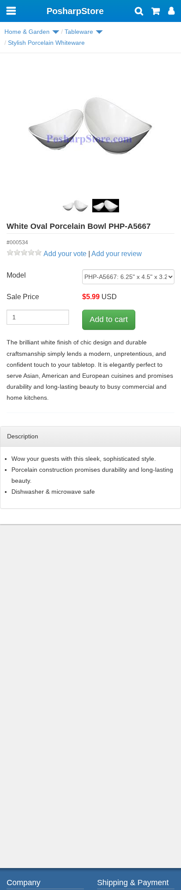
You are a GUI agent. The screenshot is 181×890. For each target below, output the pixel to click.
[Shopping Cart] (156, 11)
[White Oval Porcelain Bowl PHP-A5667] (90, 126)
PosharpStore (75, 11)
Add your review (116, 253)
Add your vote (65, 253)
